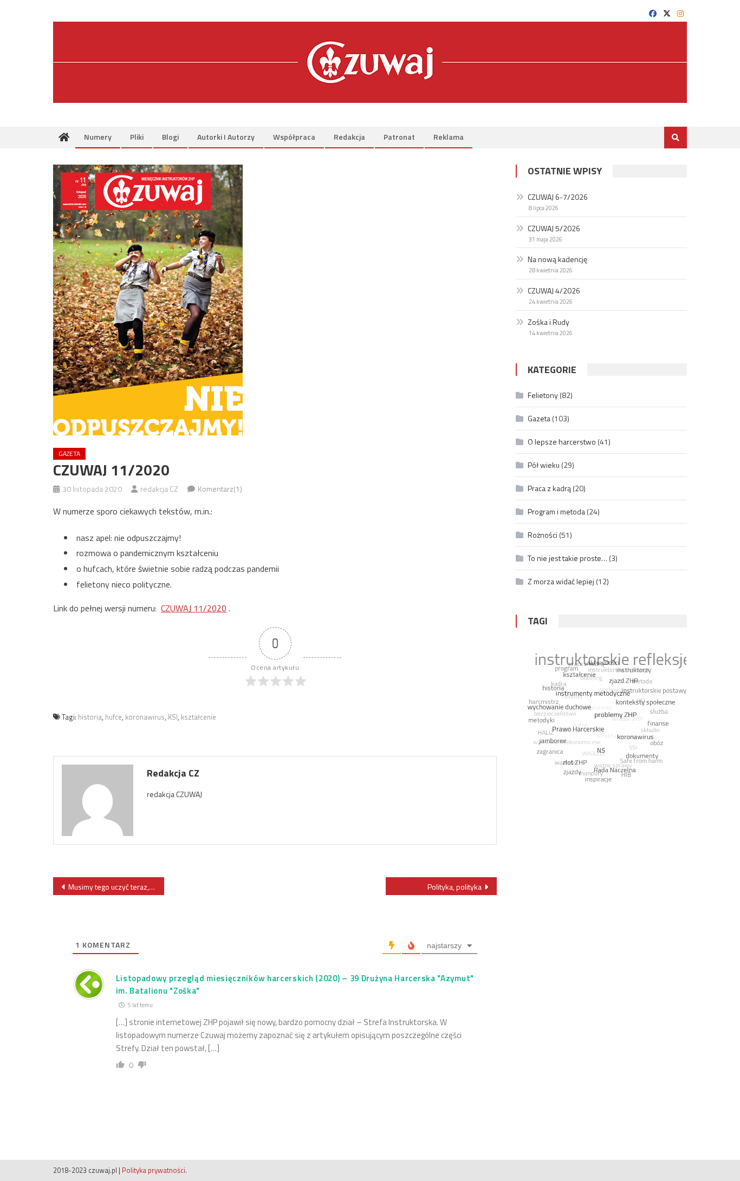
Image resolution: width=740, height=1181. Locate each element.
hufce (113, 717)
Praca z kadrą (549, 488)
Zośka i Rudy (548, 322)
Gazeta (69, 453)
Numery (98, 136)
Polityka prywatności (153, 1170)
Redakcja (349, 136)
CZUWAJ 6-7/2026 (558, 197)
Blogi (170, 136)
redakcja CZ (159, 488)
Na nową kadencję (557, 259)
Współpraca (294, 136)
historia (90, 717)
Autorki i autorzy (226, 136)
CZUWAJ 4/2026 (554, 290)
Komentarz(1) (220, 488)
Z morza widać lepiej (561, 581)
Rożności (542, 534)
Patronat (399, 136)
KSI (173, 717)
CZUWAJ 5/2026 (554, 228)
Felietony (543, 395)
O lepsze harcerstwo (562, 441)
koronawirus (145, 717)
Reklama (448, 136)
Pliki (137, 136)
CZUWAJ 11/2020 (193, 608)
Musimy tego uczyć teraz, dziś (116, 886)
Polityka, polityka (454, 886)
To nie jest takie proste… (567, 558)
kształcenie (198, 717)
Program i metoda (556, 511)
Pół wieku (544, 465)
